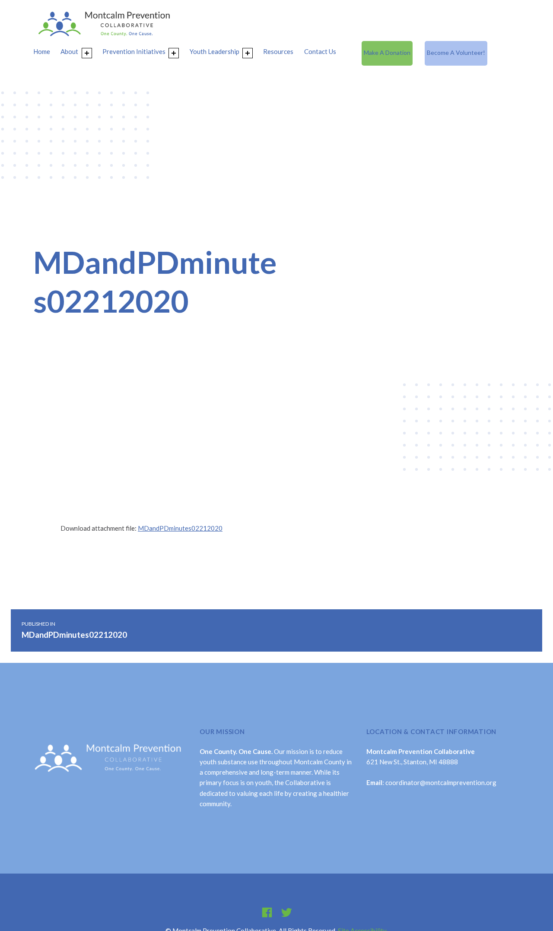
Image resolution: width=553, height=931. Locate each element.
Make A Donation (387, 52)
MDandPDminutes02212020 (180, 528)
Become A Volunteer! (456, 52)
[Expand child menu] (87, 53)
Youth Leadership (214, 51)
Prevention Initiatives (133, 51)
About (69, 51)
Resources (278, 51)
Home (41, 51)
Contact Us (320, 51)
